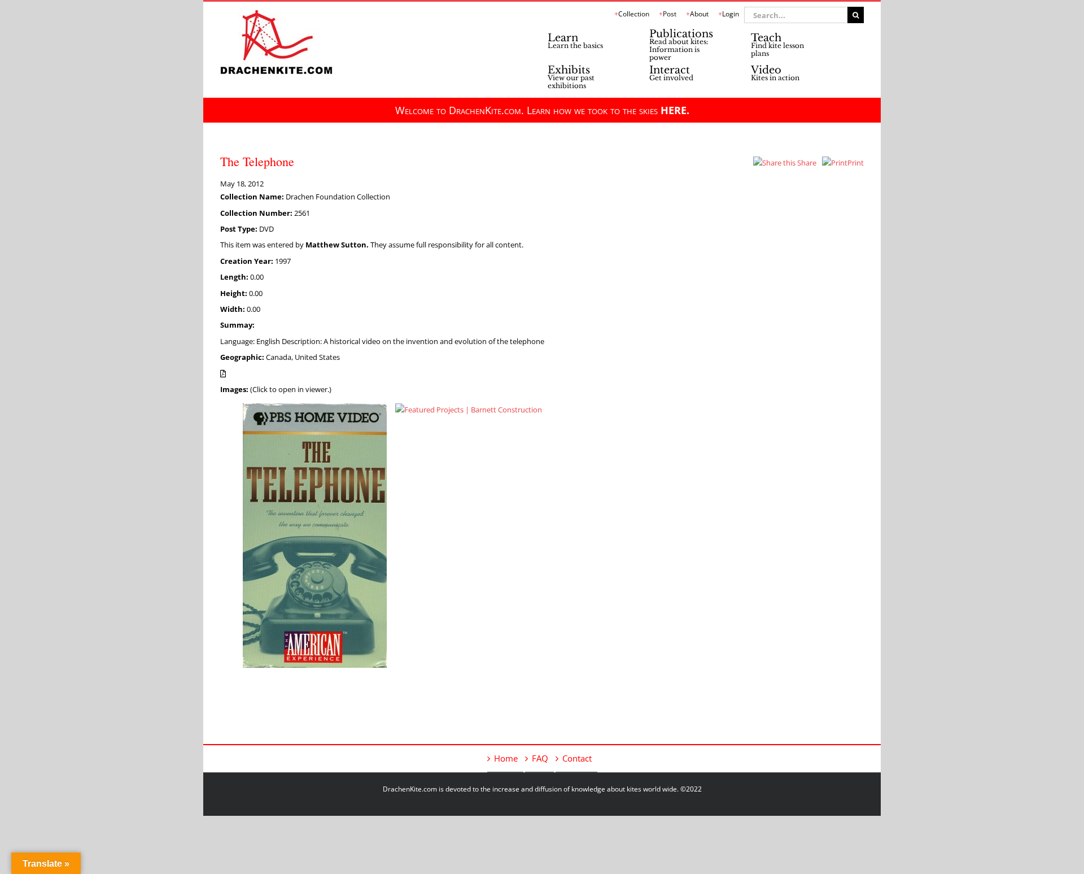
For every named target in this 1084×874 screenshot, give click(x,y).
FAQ (540, 758)
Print (855, 163)
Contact (577, 758)
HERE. (675, 110)
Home (506, 758)
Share (805, 163)
